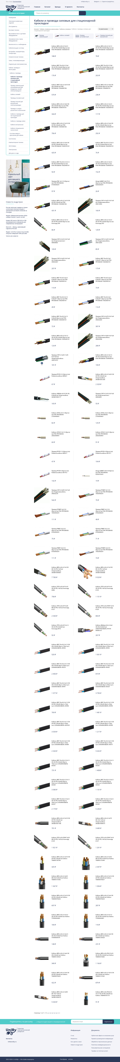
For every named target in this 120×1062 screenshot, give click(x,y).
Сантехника (12, 139)
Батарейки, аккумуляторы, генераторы (17, 52)
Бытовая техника (14, 30)
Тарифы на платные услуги (99, 1051)
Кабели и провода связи (18, 121)
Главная (37, 7)
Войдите (96, 1)
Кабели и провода (15, 73)
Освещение (12, 17)
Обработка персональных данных (101, 1042)
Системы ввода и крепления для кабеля (16, 134)
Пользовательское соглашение (100, 1048)
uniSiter (70, 1059)
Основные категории (17, 13)
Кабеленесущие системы (16, 48)
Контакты (80, 7)
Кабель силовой (15, 94)
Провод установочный (17, 98)
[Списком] (111, 23)
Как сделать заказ (76, 1042)
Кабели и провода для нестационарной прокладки (17, 115)
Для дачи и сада (14, 153)
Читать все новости (12, 236)
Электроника (13, 149)
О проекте (68, 7)
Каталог (48, 7)
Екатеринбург (17, 1)
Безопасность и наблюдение (17, 44)
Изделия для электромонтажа (18, 64)
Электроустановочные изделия (15, 22)
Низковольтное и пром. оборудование (16, 40)
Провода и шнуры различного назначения (18, 109)
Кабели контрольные (17, 124)
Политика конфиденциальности (101, 1045)
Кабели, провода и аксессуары (14, 68)
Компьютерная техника (16, 142)
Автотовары (12, 146)
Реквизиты (74, 1038)
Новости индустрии (77, 1045)
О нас (72, 1035)
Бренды (58, 7)
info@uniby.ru (85, 1)
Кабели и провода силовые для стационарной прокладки (16, 79)
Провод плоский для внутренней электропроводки (17, 103)
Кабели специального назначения (17, 129)
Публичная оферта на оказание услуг (102, 1035)
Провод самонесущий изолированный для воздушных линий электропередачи (17, 88)
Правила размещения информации (102, 1038)
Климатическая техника (16, 57)
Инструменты (13, 26)
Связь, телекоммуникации (17, 60)
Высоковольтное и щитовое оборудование (17, 34)
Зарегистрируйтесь (108, 1)
